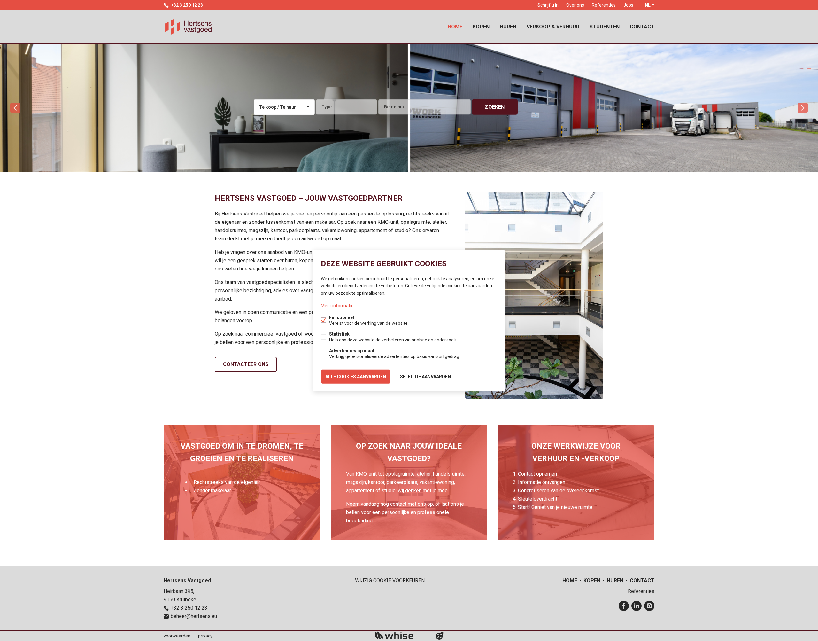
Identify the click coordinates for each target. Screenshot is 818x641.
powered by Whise (401, 635)
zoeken (495, 107)
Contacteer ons (245, 364)
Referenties (604, 5)
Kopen (481, 27)
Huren (508, 27)
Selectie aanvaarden (425, 376)
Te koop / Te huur (277, 107)
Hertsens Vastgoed (187, 580)
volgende (803, 108)
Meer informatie (337, 305)
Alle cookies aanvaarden (355, 376)
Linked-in (636, 606)
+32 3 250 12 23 (187, 5)
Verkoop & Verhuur (553, 27)
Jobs (628, 5)
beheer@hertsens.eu (194, 616)
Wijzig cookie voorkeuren (390, 580)
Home (455, 27)
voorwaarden (177, 635)
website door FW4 (440, 636)
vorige (15, 108)
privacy (205, 635)
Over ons (575, 5)
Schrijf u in (548, 5)
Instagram (649, 606)
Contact (642, 27)
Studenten (605, 27)
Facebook (624, 606)
